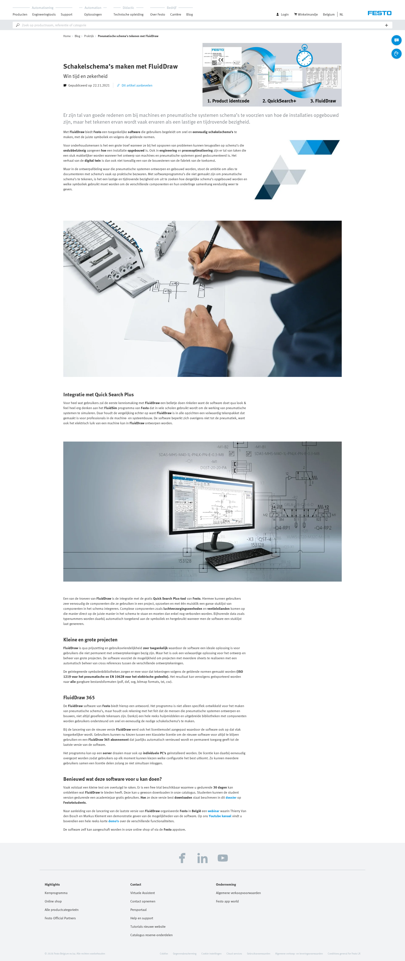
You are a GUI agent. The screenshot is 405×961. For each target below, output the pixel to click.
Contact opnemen (142, 901)
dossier (231, 797)
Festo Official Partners (60, 918)
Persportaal (138, 909)
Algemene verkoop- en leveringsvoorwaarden (299, 953)
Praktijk (89, 36)
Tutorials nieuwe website (148, 926)
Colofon (164, 953)
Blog (189, 14)
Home (67, 36)
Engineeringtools (44, 14)
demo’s (113, 821)
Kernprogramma (56, 892)
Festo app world (227, 901)
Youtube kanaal (220, 815)
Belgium (329, 14)
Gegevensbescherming (184, 953)
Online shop (53, 901)
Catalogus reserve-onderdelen (151, 934)
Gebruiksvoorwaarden (258, 953)
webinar (213, 810)
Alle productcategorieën (61, 909)
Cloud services (234, 953)
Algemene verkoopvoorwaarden (238, 892)
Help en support (141, 918)
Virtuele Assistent (142, 892)
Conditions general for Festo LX (344, 953)
